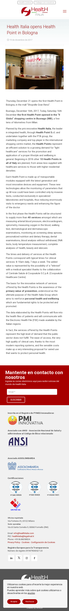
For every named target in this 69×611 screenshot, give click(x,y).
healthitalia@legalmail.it (23, 536)
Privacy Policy (14, 542)
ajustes (31, 593)
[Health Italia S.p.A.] (34, 11)
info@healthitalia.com (24, 533)
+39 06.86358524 (22, 539)
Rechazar (30, 601)
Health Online (25, 2)
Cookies (25, 542)
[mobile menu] (64, 11)
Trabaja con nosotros (44, 2)
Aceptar (13, 601)
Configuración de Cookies (43, 542)
